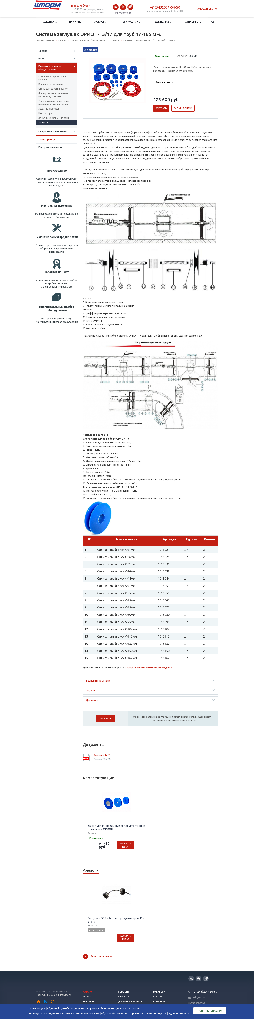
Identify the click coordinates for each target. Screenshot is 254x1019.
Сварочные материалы (52, 131)
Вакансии (159, 992)
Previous (94, 79)
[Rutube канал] (130, 7)
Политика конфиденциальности (53, 995)
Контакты (192, 22)
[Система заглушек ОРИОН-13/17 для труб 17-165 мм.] (117, 80)
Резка (41, 58)
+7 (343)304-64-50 (165, 7)
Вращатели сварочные (50, 84)
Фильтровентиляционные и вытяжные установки (53, 95)
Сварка (42, 50)
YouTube (123, 7)
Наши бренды (47, 139)
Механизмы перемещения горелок (52, 78)
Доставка (92, 700)
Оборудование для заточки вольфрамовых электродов (53, 102)
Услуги (99, 22)
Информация (129, 22)
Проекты (75, 22)
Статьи (157, 997)
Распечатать (165, 82)
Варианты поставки (98, 680)
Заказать (161, 108)
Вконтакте (116, 7)
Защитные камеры (48, 108)
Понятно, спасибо (210, 1010)
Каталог (49, 22)
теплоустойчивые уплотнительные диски (148, 667)
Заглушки (43, 122)
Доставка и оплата (130, 1001)
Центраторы (45, 113)
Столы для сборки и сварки (53, 89)
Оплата (90, 690)
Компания (162, 22)
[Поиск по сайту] (213, 22)
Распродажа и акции (50, 147)
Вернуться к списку (101, 956)
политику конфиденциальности (169, 1013)
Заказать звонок (207, 9)
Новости (123, 992)
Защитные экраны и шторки (53, 118)
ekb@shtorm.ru (123, 12)
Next (141, 79)
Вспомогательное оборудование (49, 68)
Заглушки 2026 (102, 755)
